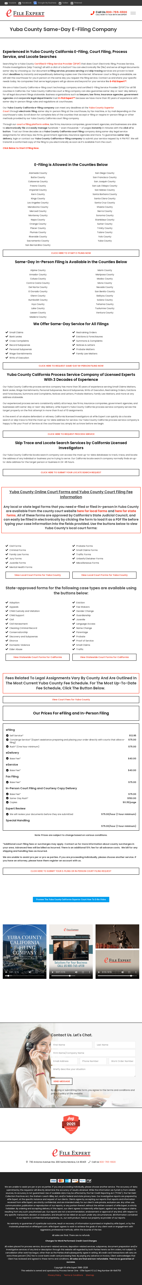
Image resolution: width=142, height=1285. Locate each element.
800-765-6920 (116, 12)
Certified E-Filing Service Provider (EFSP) (57, 63)
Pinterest (78, 3)
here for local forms (92, 511)
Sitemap (90, 1275)
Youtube (12, 3)
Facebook (26, 3)
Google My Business (47, 3)
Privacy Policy (54, 1275)
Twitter (65, 3)
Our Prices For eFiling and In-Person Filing (71, 713)
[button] (71, 253)
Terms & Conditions (73, 1275)
